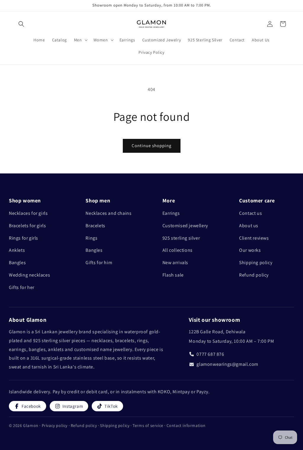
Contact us (250, 213)
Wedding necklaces (29, 275)
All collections (177, 250)
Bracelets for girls (27, 225)
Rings (91, 238)
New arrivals (175, 262)
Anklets (17, 250)
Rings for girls (23, 238)
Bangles (17, 262)
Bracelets (95, 225)
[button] (21, 23)
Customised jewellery (185, 225)
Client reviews (254, 238)
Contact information (186, 425)
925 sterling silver (181, 238)
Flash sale (173, 275)
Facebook (31, 406)
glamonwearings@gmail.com (227, 364)
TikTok (111, 406)
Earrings (171, 213)
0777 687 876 (210, 354)
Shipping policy (255, 262)
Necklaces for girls (28, 213)
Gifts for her (21, 287)
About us (248, 225)
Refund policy (254, 275)
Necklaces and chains (108, 213)
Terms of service (148, 425)
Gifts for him (99, 262)
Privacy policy (55, 425)
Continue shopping (152, 145)
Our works (250, 250)
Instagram (72, 406)
